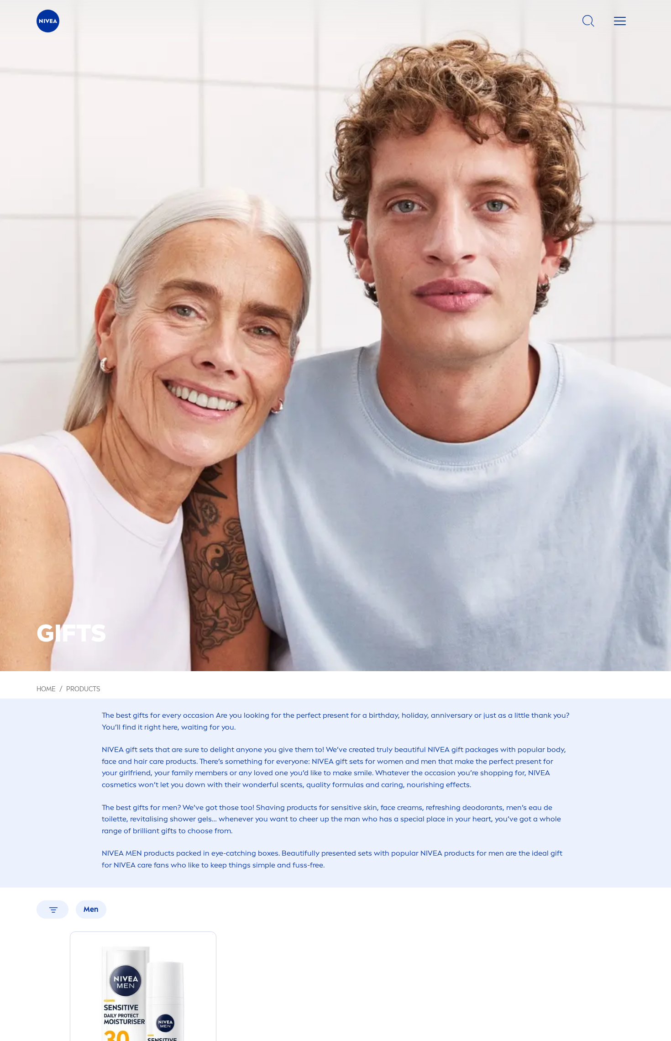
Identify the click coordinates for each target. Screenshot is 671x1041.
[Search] (588, 21)
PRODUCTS (83, 689)
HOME (46, 689)
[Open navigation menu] (619, 21)
